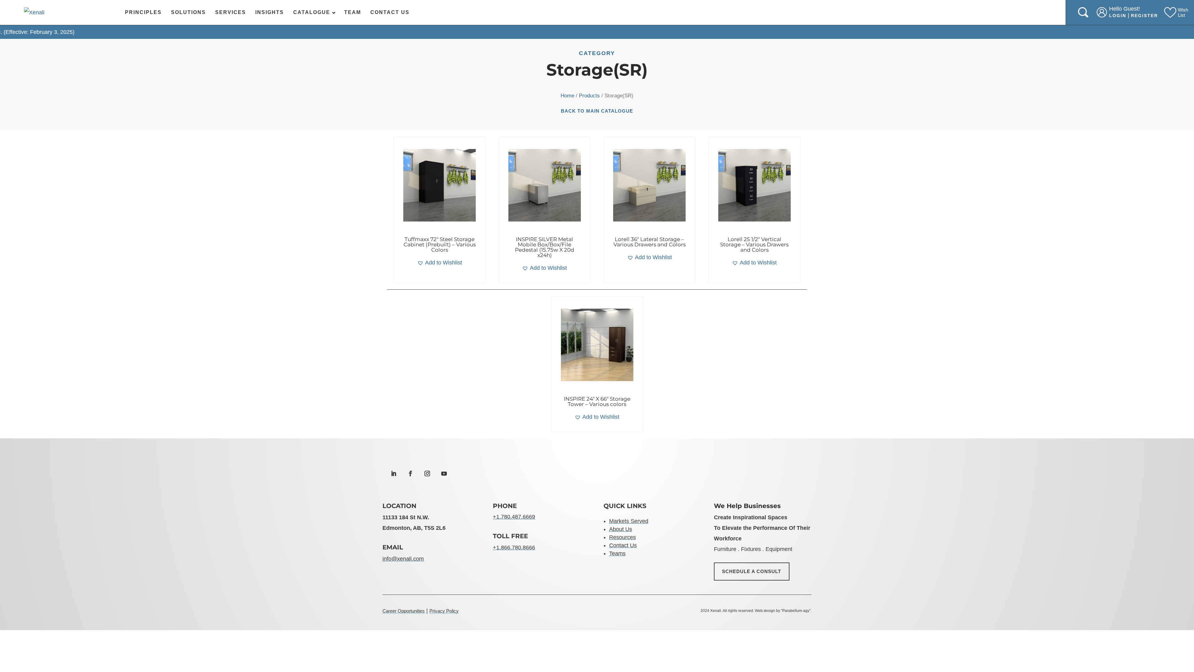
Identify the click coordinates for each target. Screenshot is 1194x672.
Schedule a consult (751, 571)
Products (589, 96)
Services (230, 12)
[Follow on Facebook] (410, 473)
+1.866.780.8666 (514, 547)
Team (352, 12)
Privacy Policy (444, 611)
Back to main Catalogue (597, 111)
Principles (143, 12)
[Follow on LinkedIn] (393, 473)
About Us (620, 529)
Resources (622, 537)
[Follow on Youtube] (444, 473)
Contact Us (390, 12)
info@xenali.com (403, 559)
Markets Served (628, 521)
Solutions (188, 12)
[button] (439, 262)
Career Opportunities (403, 611)
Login (1117, 15)
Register (1144, 15)
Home (567, 96)
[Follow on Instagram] (427, 473)
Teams (617, 553)
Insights (269, 12)
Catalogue (311, 12)
